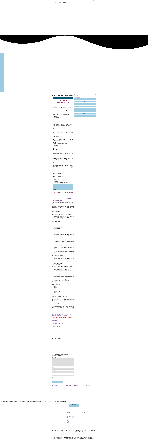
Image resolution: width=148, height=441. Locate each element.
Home (60, 6)
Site (52, 374)
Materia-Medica (69, 6)
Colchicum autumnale (67, 385)
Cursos (80, 6)
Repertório (75, 6)
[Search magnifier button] (147, 50)
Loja (83, 6)
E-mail (53, 370)
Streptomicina (87, 385)
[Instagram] (93, 0)
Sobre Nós (64, 6)
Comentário (54, 357)
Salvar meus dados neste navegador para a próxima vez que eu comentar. (62, 379)
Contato (87, 6)
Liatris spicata (55, 385)
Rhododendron (77, 385)
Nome (53, 367)
